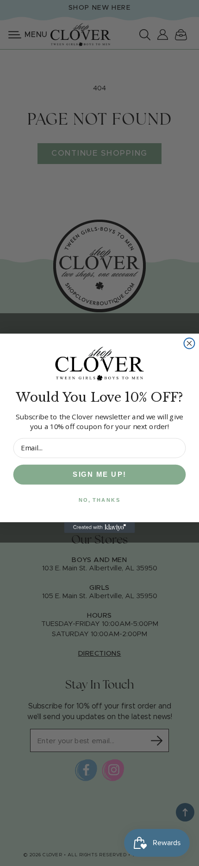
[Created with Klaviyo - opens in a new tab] (99, 527)
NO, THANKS (100, 500)
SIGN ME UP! (99, 474)
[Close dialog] (189, 343)
